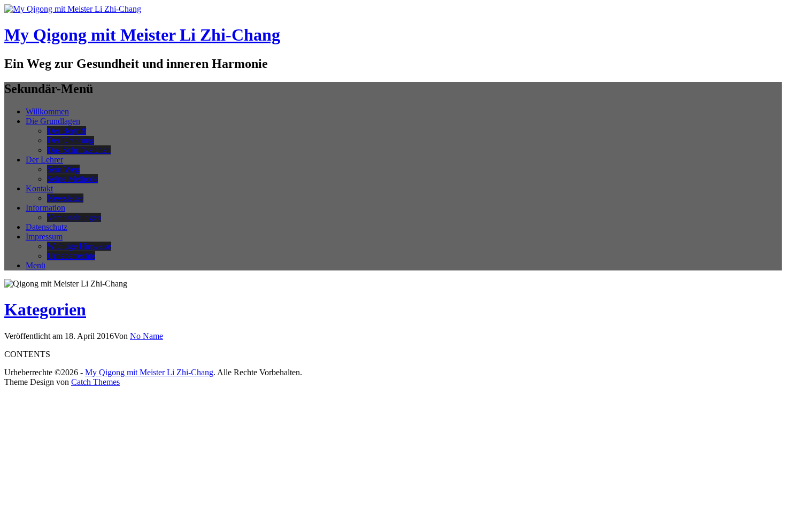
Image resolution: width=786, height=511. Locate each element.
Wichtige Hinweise (79, 246)
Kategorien (45, 309)
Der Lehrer (44, 159)
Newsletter (65, 198)
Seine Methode (72, 178)
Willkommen (47, 111)
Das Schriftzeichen (79, 149)
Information (45, 207)
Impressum (44, 236)
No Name (146, 335)
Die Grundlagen (53, 121)
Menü (35, 265)
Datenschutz (46, 226)
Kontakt (39, 188)
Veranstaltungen (74, 217)
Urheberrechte (71, 255)
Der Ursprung (70, 140)
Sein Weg (63, 169)
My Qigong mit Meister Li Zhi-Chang (142, 34)
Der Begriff (66, 130)
